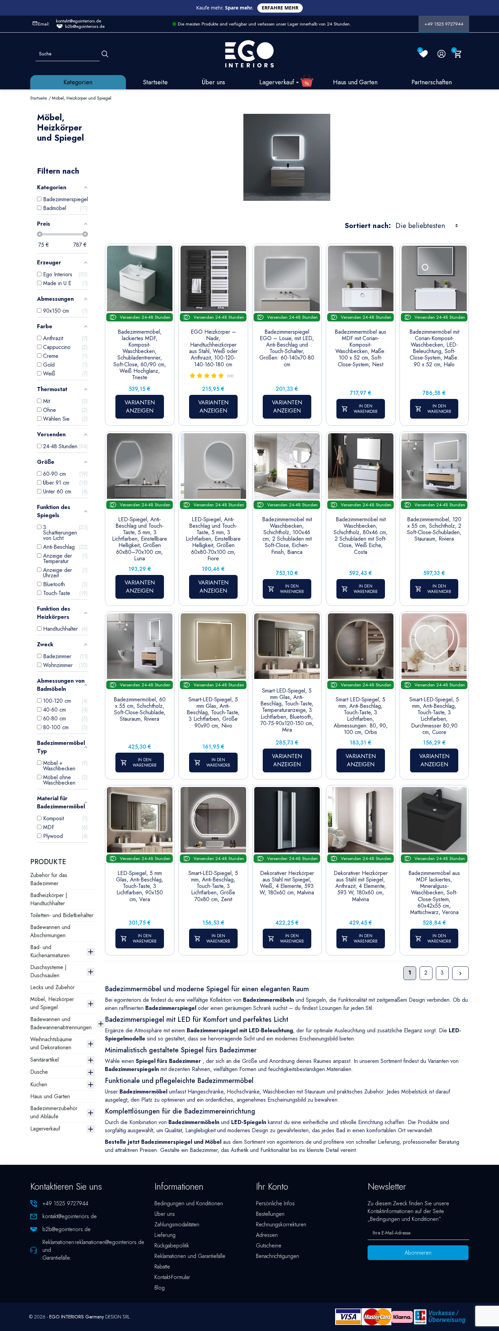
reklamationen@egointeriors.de (109, 1242)
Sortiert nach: (368, 226)
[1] (192, 376)
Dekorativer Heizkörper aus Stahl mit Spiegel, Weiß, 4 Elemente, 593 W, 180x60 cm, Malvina (287, 883)
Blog (159, 1288)
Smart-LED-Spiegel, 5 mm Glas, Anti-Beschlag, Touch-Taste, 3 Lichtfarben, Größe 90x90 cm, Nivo (213, 712)
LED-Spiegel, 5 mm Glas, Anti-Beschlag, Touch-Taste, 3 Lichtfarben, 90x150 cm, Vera (139, 886)
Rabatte (162, 1267)
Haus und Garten (50, 1096)
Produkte (48, 862)
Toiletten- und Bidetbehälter (61, 915)
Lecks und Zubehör (52, 987)
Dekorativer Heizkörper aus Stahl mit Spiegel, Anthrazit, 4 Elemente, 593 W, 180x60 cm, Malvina (361, 886)
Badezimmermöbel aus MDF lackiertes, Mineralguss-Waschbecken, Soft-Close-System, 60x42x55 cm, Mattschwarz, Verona (434, 892)
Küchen (38, 1084)
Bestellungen (270, 1214)
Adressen (267, 1235)
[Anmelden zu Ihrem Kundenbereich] (441, 54)
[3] (206, 376)
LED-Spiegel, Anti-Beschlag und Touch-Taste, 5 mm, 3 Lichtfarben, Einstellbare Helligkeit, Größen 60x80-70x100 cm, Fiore (213, 539)
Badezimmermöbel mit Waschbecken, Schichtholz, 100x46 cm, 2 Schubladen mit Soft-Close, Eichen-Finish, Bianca (287, 535)
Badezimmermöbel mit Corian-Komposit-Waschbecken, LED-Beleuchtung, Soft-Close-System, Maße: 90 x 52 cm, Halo (434, 348)
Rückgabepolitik (171, 1245)
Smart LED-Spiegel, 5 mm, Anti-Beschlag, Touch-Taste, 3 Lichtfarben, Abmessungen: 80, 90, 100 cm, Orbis (361, 715)
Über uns (164, 1214)
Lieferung (164, 1235)
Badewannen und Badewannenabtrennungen (61, 1023)
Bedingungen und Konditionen (188, 1203)
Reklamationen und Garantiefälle (189, 1256)
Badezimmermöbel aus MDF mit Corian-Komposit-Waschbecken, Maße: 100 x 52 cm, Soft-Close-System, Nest (360, 348)
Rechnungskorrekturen (281, 1224)
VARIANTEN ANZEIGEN (140, 407)
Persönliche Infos (275, 1203)
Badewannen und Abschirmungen (50, 931)
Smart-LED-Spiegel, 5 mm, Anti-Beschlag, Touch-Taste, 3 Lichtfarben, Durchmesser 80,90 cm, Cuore (434, 715)
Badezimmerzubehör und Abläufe (53, 1112)
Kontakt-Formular (172, 1277)
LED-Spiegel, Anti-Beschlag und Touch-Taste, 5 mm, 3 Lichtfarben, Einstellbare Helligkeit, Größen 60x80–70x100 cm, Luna (139, 539)
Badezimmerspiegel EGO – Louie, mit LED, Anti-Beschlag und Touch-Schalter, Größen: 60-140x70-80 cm (286, 348)
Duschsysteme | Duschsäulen (48, 971)
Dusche (39, 1072)
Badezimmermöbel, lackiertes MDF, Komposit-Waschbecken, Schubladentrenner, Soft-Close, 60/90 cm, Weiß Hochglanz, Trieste (139, 355)
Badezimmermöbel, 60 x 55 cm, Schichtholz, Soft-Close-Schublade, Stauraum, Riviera (140, 709)
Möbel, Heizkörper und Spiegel (52, 1003)
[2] (199, 376)
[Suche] (105, 54)
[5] (221, 376)
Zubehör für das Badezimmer (48, 879)
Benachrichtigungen (277, 1256)
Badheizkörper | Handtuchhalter (48, 899)
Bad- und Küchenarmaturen (50, 951)
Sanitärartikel (44, 1060)
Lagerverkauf (45, 1129)
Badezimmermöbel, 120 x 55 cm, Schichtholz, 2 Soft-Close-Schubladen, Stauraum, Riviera (434, 529)
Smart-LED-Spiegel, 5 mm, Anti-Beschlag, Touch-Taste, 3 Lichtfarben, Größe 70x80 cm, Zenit (213, 886)
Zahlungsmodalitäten (176, 1224)
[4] (214, 376)
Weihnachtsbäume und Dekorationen (51, 1043)
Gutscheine (268, 1245)
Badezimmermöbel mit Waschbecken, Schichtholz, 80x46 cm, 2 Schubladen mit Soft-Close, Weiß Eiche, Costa (361, 535)
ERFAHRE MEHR (280, 7)
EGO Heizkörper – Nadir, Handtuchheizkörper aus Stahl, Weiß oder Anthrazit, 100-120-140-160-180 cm (213, 348)
